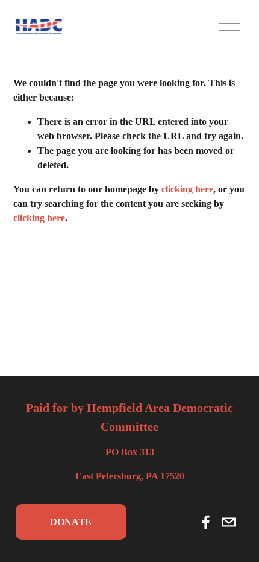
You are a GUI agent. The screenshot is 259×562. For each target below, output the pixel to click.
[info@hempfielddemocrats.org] (229, 522)
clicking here (187, 189)
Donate (71, 522)
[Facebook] (206, 522)
